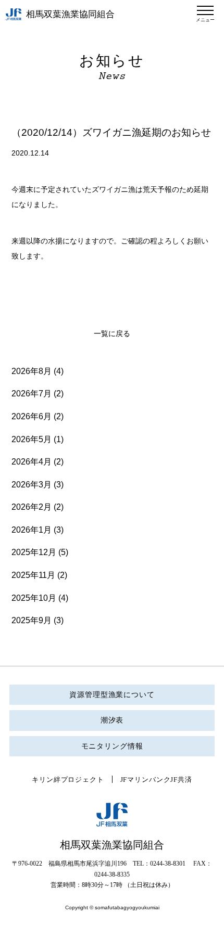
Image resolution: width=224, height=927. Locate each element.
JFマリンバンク (145, 779)
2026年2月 (31, 507)
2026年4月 (31, 461)
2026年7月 (31, 393)
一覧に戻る (112, 334)
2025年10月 (33, 598)
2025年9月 (31, 620)
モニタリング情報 (112, 746)
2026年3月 (31, 484)
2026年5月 (31, 439)
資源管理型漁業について (111, 695)
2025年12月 (33, 552)
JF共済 (181, 779)
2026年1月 (31, 529)
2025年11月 (33, 575)
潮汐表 (112, 720)
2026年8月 (31, 371)
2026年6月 (31, 416)
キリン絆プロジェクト (68, 779)
